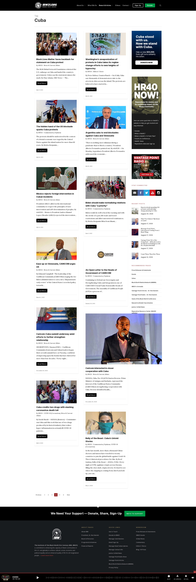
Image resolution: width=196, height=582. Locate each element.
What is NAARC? (140, 133)
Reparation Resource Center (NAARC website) (144, 312)
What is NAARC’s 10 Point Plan (145, 136)
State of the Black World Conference (144, 299)
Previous (38, 495)
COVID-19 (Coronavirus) (52, 413)
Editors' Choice (98, 71)
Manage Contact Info (116, 549)
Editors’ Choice (141, 546)
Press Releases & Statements (141, 270)
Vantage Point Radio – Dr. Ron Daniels (144, 295)
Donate (137, 131)
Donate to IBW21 (114, 535)
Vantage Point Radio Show (118, 557)
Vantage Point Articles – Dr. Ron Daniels (145, 291)
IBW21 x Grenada (137, 286)
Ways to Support (134, 513)
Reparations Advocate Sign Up (145, 144)
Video (134, 278)
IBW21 (40, 65)
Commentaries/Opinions (52, 133)
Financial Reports (87, 546)
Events (134, 274)
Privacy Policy (113, 567)
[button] (37, 577)
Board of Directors (87, 539)
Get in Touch (113, 532)
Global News (140, 539)
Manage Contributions (116, 539)
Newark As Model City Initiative (142, 303)
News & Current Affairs (52, 65)
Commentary (140, 542)
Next (68, 495)
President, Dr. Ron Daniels (90, 535)
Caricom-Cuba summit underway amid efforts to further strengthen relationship (55, 337)
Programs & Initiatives (89, 542)
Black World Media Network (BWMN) (144, 282)
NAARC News (139, 141)
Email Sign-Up (113, 542)
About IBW (84, 532)
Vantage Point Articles (116, 560)
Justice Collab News (138, 307)
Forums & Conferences (142, 139)
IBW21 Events (140, 535)
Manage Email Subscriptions (118, 546)
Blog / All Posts (141, 549)
